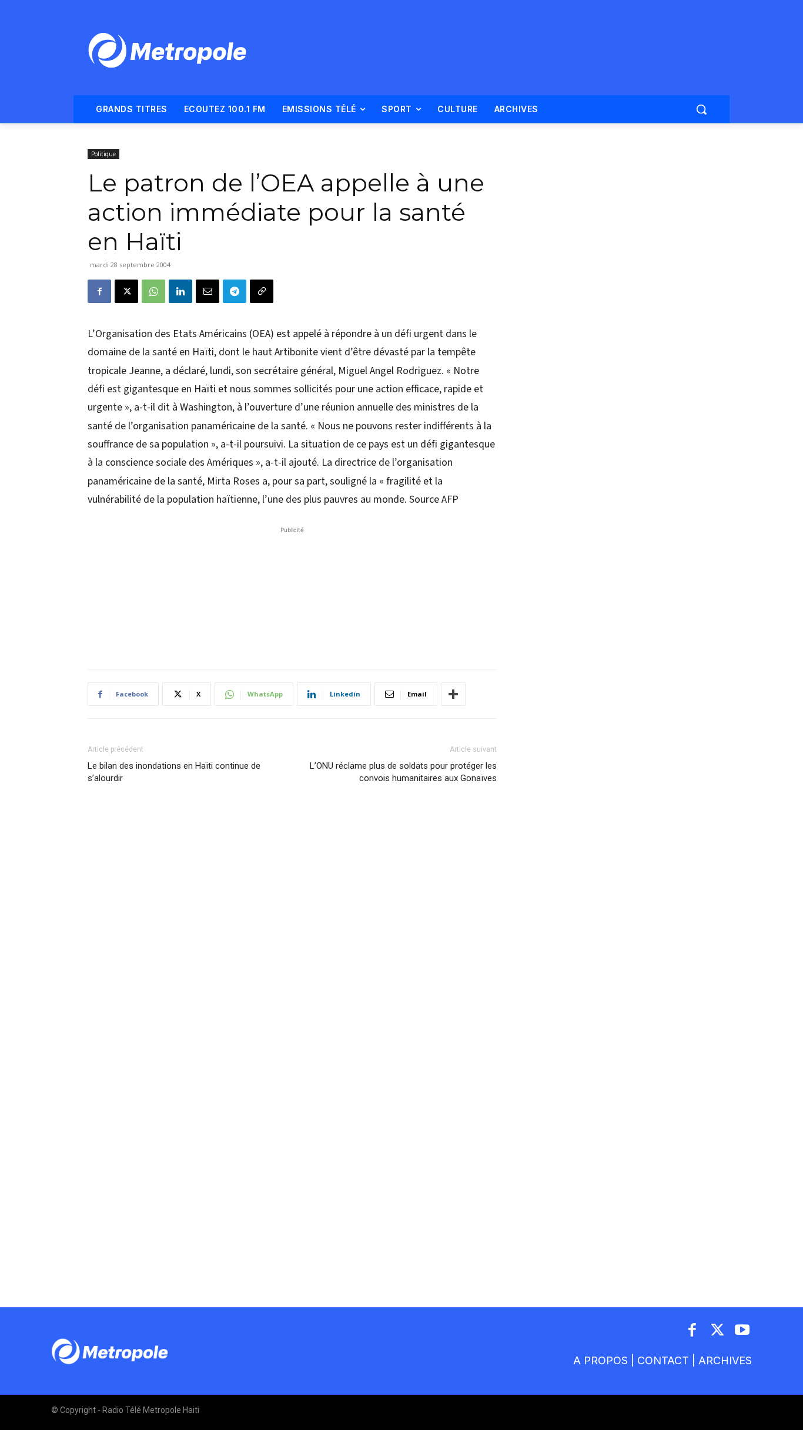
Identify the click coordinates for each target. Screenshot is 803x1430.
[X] (126, 291)
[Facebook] (99, 291)
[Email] (207, 291)
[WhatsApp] (153, 291)
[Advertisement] (292, 592)
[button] (701, 109)
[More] (453, 694)
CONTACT (663, 1360)
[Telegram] (234, 291)
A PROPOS (600, 1360)
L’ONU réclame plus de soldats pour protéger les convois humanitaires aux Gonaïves (403, 772)
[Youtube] (742, 1331)
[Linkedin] (180, 291)
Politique (103, 154)
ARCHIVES (725, 1360)
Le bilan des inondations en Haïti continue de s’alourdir (174, 772)
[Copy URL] (261, 291)
